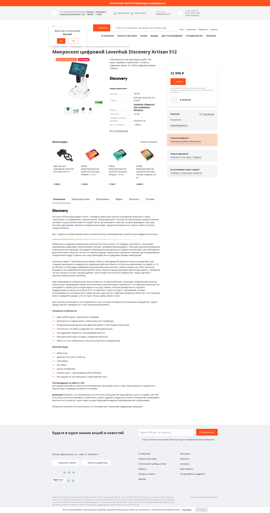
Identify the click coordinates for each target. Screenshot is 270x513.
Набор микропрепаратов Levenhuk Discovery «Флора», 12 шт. (118, 170)
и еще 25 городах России (70, 14)
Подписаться (207, 432)
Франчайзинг (186, 469)
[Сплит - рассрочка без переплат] (98, 102)
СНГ (83, 14)
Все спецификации (119, 130)
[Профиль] (181, 26)
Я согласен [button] (201, 509)
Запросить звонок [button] (67, 462)
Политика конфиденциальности (204, 497)
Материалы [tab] (102, 199)
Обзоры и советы (146, 474)
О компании (107, 35)
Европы (90, 14)
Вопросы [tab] (134, 199)
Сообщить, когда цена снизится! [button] (186, 173)
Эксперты (185, 463)
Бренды (154, 35)
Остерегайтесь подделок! (192, 474)
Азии (99, 14)
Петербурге (101, 12)
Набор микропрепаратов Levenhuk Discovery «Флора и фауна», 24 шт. (146, 172)
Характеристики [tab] (81, 199)
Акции (143, 35)
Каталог (65, 46)
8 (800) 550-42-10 (163, 14)
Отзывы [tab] (150, 199)
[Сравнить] (58, 150)
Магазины (185, 453)
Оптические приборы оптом (152, 463)
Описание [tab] (59, 199)
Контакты (184, 458)
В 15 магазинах (207, 114)
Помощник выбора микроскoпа (185, 141)
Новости (142, 469)
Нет (73, 41)
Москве (90, 12)
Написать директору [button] (97, 462)
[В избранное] (54, 150)
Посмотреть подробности (150, 3)
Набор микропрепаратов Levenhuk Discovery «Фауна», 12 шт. (90, 170)
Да (61, 41)
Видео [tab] (119, 199)
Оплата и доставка (127, 35)
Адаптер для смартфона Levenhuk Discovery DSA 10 (63, 169)
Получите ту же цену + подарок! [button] (186, 157)
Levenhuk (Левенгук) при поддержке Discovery (144, 107)
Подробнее (186, 509)
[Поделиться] (185, 61)
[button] (122, 13)
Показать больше (148, 141)
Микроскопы (76, 46)
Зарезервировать (179, 125)
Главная (55, 46)
